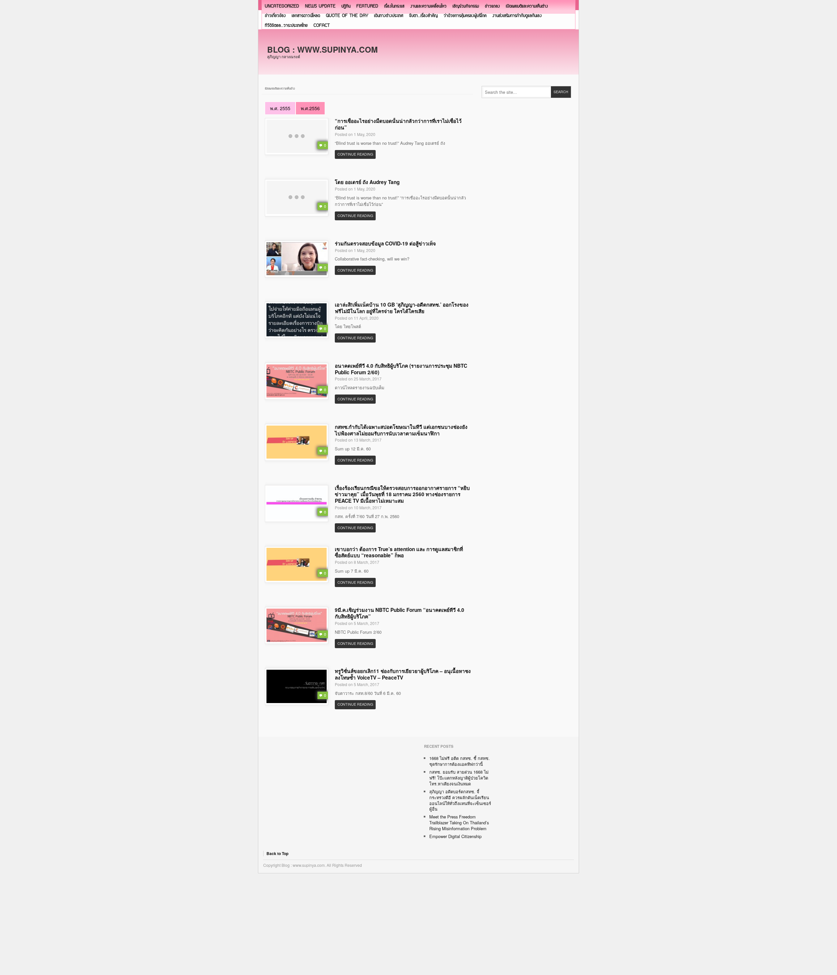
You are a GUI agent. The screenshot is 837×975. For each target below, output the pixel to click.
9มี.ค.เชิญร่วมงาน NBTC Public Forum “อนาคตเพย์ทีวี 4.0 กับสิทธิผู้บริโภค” (399, 613)
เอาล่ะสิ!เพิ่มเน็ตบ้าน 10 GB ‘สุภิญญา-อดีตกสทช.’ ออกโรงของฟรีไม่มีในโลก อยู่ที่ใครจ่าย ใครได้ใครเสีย (402, 308)
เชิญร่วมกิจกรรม (466, 6)
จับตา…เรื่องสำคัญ (423, 15)
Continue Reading (355, 154)
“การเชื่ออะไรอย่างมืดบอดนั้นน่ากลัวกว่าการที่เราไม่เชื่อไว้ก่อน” (398, 124)
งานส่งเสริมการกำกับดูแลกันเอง (517, 15)
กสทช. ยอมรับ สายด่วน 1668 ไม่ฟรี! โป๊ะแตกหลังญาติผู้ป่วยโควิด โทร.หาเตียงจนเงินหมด (458, 778)
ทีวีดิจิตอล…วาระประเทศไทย (286, 25)
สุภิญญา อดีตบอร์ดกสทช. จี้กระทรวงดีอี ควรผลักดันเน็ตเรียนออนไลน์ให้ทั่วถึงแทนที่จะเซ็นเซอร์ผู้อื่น (460, 800)
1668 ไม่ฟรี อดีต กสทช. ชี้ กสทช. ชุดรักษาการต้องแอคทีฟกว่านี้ (459, 761)
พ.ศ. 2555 (280, 108)
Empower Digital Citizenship (455, 836)
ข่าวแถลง (492, 6)
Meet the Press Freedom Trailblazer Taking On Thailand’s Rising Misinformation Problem (459, 823)
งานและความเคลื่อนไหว (428, 6)
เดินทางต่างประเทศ (388, 15)
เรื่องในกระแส (394, 6)
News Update (320, 6)
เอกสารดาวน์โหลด (306, 15)
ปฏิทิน (345, 6)
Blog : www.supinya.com (322, 49)
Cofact (322, 25)
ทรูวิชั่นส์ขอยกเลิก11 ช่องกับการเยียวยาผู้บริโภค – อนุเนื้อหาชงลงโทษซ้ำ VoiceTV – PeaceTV (403, 674)
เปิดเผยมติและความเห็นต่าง (527, 6)
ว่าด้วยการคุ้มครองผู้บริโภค (465, 15)
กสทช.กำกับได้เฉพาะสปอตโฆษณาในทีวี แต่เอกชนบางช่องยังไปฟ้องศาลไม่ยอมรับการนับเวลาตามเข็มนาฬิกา (401, 430)
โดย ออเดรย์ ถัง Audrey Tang (367, 182)
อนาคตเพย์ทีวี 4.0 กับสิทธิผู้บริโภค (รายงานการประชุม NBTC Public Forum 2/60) (401, 369)
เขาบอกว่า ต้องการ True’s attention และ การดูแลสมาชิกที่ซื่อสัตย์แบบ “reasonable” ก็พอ (399, 552)
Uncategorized (282, 6)
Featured (367, 6)
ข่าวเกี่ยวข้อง (275, 15)
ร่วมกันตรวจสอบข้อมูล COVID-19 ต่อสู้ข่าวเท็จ (385, 243)
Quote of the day (347, 15)
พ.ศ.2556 (310, 108)
